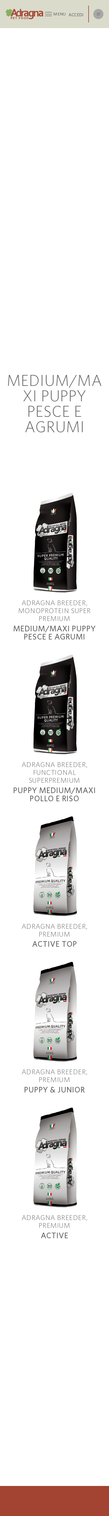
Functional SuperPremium (54, 776)
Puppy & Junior (54, 1089)
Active (54, 1235)
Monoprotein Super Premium (54, 614)
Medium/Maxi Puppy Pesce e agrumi (54, 632)
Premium (54, 934)
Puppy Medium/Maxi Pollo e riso (54, 794)
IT (98, 14)
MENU (59, 14)
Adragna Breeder (54, 603)
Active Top (54, 943)
